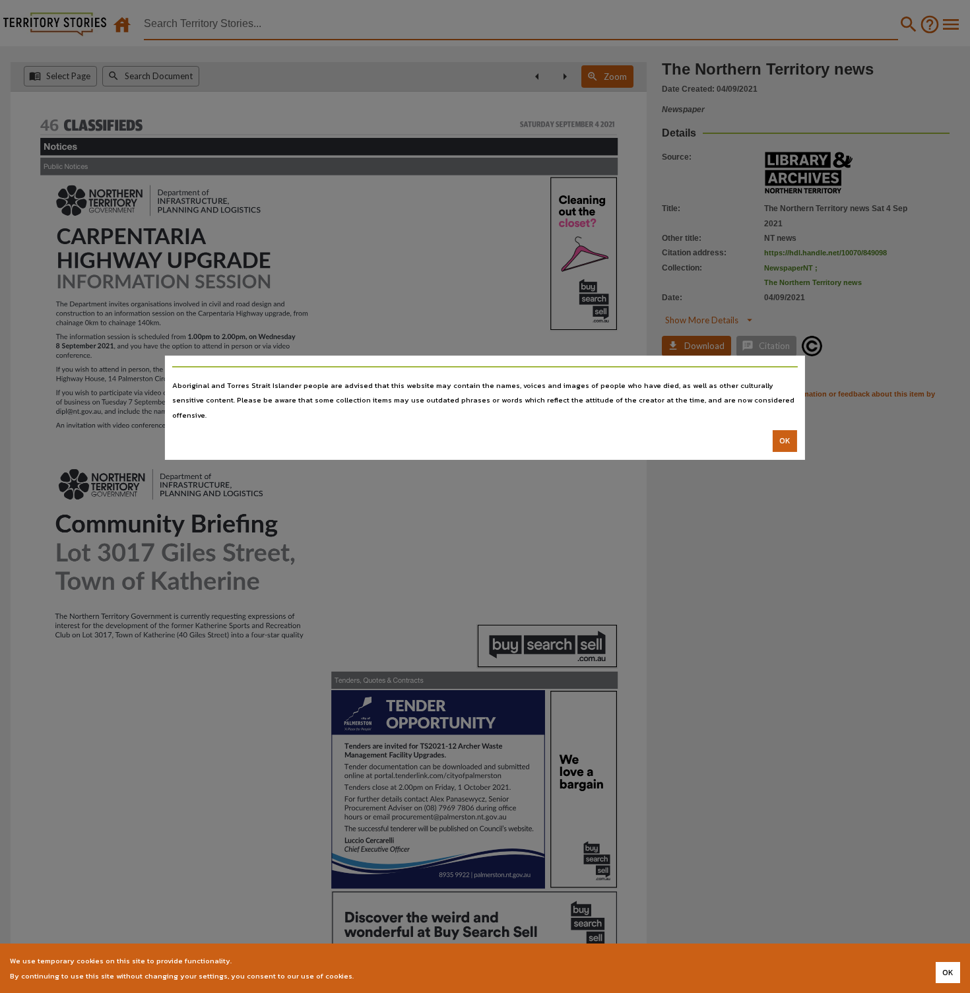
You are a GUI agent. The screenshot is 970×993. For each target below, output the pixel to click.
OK (785, 441)
